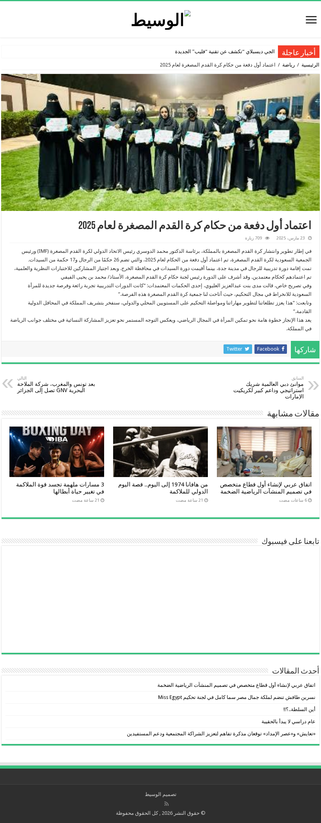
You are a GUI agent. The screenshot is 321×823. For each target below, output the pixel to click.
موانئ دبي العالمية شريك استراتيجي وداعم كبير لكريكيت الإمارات (268, 388)
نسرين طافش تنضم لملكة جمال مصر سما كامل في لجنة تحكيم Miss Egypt (237, 697)
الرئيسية (310, 65)
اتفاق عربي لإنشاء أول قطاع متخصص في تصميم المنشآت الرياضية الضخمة (266, 488)
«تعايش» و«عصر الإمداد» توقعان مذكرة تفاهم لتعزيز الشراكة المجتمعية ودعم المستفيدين (221, 734)
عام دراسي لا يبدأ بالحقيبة (288, 721)
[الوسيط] (161, 18)
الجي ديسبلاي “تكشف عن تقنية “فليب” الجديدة (225, 51)
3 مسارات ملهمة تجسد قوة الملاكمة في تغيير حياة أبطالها (60, 488)
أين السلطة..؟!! (299, 709)
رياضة (288, 65)
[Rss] (167, 804)
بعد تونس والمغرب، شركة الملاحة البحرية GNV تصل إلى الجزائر (56, 384)
